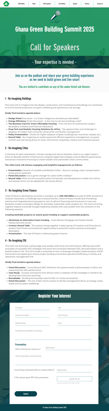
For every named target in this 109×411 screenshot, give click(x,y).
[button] (74, 379)
